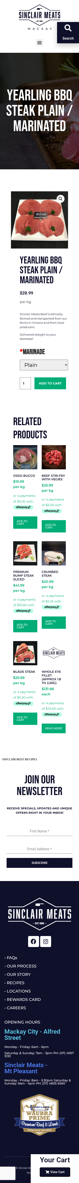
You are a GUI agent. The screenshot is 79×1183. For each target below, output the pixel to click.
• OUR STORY (17, 974)
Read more (53, 728)
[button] (39, 42)
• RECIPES (14, 982)
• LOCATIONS (17, 991)
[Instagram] (45, 941)
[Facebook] (33, 941)
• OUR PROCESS (20, 966)
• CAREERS (15, 1008)
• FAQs (10, 957)
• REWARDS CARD (22, 999)
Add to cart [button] (22, 522)
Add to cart (50, 383)
